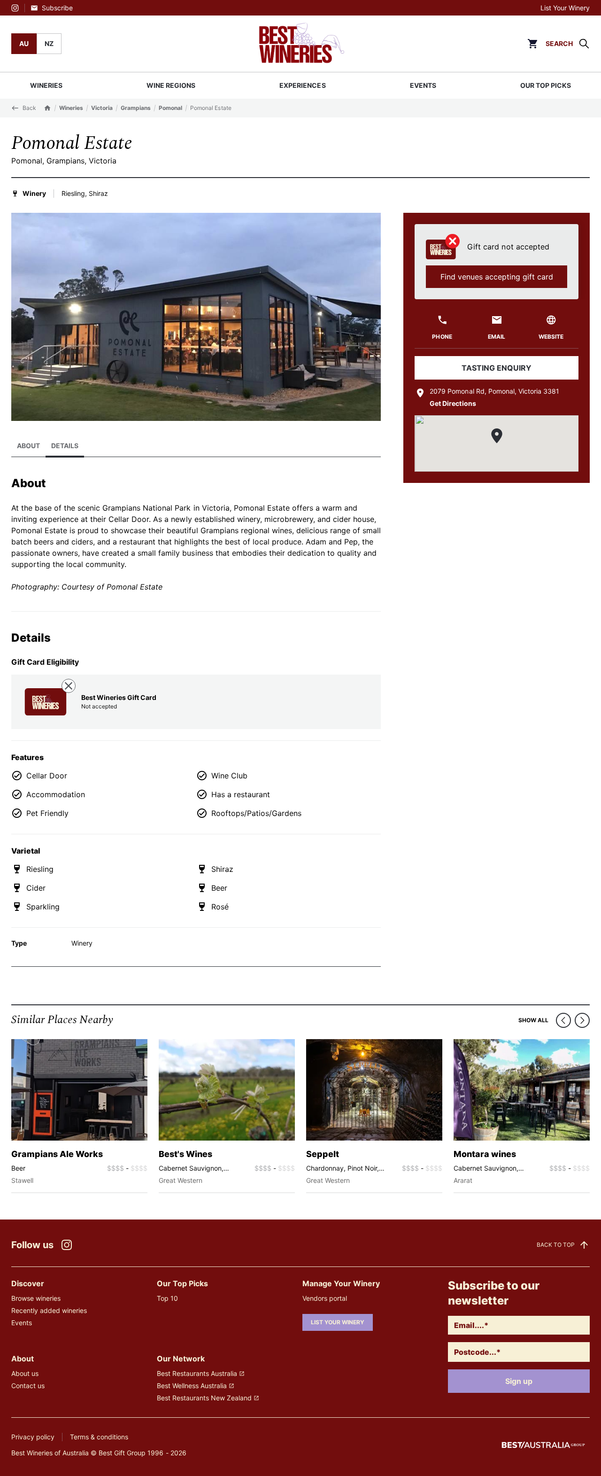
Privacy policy (32, 1437)
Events (21, 1323)
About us (25, 1373)
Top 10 (167, 1298)
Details (64, 446)
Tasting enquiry (497, 368)
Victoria (102, 107)
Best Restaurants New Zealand (204, 1398)
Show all (533, 1020)
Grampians (136, 107)
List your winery (337, 1322)
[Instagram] (15, 8)
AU (24, 43)
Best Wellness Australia (192, 1386)
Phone (442, 336)
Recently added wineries (49, 1310)
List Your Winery (565, 8)
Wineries (71, 107)
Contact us (28, 1386)
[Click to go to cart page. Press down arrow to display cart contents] (532, 43)
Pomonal (170, 107)
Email (496, 336)
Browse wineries (36, 1298)
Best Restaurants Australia (197, 1373)
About (28, 446)
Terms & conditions (99, 1437)
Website (551, 336)
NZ (49, 43)
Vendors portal (324, 1298)
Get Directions (453, 403)
